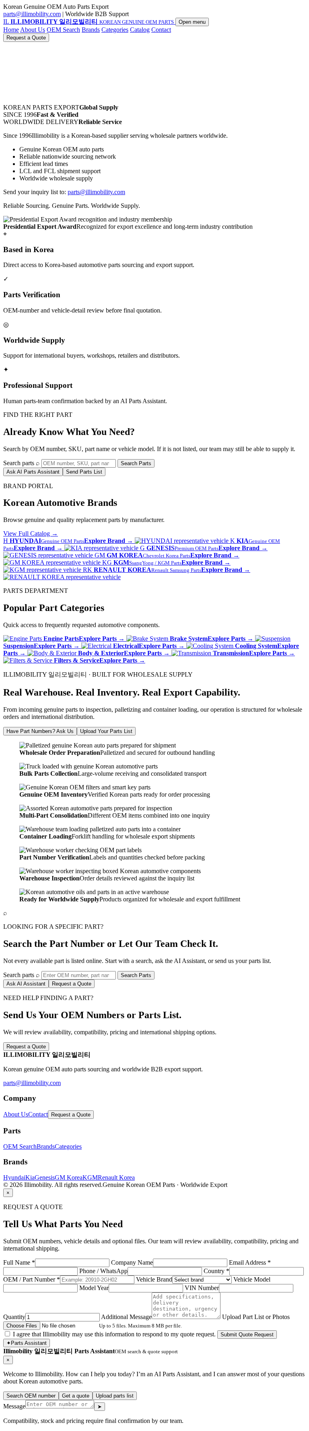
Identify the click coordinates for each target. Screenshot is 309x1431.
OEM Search (63, 29)
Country (216, 1270)
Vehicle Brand (154, 1279)
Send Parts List (84, 472)
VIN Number (202, 1287)
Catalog (140, 29)
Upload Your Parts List (106, 731)
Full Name (19, 1262)
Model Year (94, 1287)
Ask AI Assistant (25, 984)
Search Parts (136, 463)
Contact (161, 29)
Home (11, 29)
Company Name (132, 1262)
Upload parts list (115, 1396)
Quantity (14, 1316)
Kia (30, 1177)
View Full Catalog (30, 533)
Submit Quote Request (247, 1335)
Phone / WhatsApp (103, 1270)
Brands (91, 29)
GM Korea (68, 1177)
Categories (114, 29)
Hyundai (14, 1177)
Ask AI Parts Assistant (33, 472)
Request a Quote (26, 38)
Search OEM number (31, 1396)
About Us (32, 29)
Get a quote (75, 1396)
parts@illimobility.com (32, 13)
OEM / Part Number (31, 1279)
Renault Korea (116, 1177)
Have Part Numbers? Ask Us (40, 731)
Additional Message (126, 1316)
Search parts (18, 463)
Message (14, 1406)
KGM (90, 1177)
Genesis (45, 1177)
